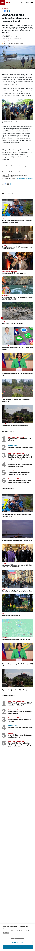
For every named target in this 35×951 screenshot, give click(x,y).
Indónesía (5, 8)
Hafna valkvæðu (17, 942)
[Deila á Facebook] (5, 11)
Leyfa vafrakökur (17, 947)
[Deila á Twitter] (7, 11)
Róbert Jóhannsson (7, 35)
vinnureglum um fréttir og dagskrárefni (24, 178)
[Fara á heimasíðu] (6, 2)
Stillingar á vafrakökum (17, 938)
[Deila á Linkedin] (9, 11)
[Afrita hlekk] (2, 11)
